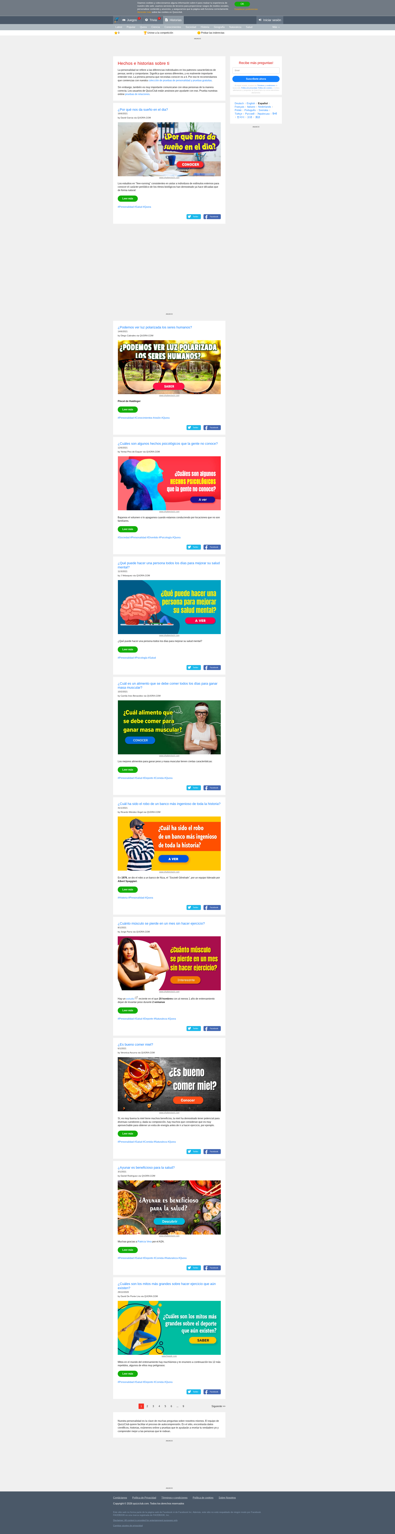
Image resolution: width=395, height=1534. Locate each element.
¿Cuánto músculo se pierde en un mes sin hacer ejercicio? (161, 923)
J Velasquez (126, 575)
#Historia (123, 897)
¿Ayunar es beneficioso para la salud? (146, 1167)
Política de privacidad (249, 88)
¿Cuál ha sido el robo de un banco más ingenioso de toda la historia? (169, 804)
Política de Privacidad (144, 1497)
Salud (249, 27)
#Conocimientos (143, 417)
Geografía (219, 27)
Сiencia (155, 27)
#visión (157, 417)
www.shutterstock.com (169, 177)
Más (274, 27)
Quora (143, 27)
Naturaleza (235, 27)
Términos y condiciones (266, 85)
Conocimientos (172, 27)
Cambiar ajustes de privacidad (128, 1525)
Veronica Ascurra (129, 1053)
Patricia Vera (145, 1241)
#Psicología (165, 537)
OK (242, 4)
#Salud (138, 207)
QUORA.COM (144, 118)
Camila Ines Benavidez (132, 696)
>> (218, 1406)
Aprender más (144, 12)
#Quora (147, 207)
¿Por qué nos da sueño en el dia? (143, 109)
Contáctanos (120, 1497)
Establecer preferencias (246, 9)
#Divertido (152, 537)
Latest (118, 27)
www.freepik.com (169, 1356)
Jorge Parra (126, 932)
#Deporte (148, 778)
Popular (131, 27)
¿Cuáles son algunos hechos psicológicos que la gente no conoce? (168, 443)
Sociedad (191, 27)
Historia (205, 27)
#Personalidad (126, 207)
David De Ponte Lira (130, 1296)
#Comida (159, 778)
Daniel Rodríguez (129, 1176)
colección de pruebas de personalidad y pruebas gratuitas (180, 80)
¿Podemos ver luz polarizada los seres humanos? (155, 327)
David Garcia (127, 118)
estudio (130, 998)
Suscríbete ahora (256, 79)
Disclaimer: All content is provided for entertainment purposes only (145, 1520)
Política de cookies (265, 88)
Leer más (127, 198)
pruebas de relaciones (137, 94)
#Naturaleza (160, 1018)
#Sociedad (124, 537)
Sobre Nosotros (227, 1497)
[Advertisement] (169, 271)
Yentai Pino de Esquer (131, 452)
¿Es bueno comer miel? (135, 1044)
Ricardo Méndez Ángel (132, 812)
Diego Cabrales (128, 335)
